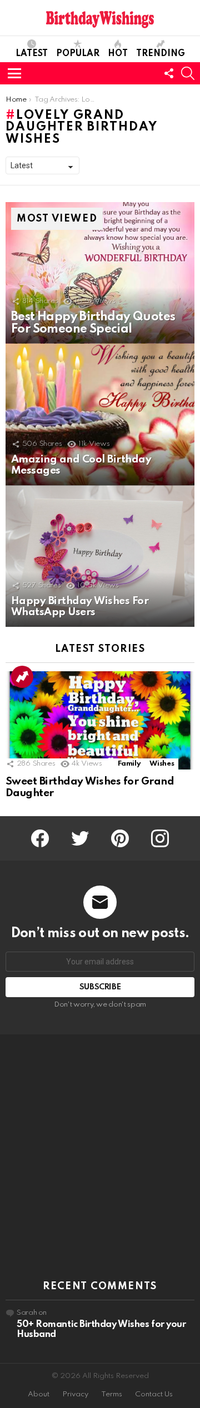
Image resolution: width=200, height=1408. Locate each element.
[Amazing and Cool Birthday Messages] (100, 414)
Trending (160, 53)
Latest (32, 53)
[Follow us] (169, 73)
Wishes (161, 763)
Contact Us (154, 1394)
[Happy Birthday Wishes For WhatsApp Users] (100, 556)
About (38, 1394)
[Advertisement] (100, 1158)
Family (129, 763)
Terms (111, 1394)
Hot (118, 53)
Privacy (75, 1394)
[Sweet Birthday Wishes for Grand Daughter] (100, 720)
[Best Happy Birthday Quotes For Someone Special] (100, 273)
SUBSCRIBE (100, 987)
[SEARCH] (187, 73)
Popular (77, 53)
